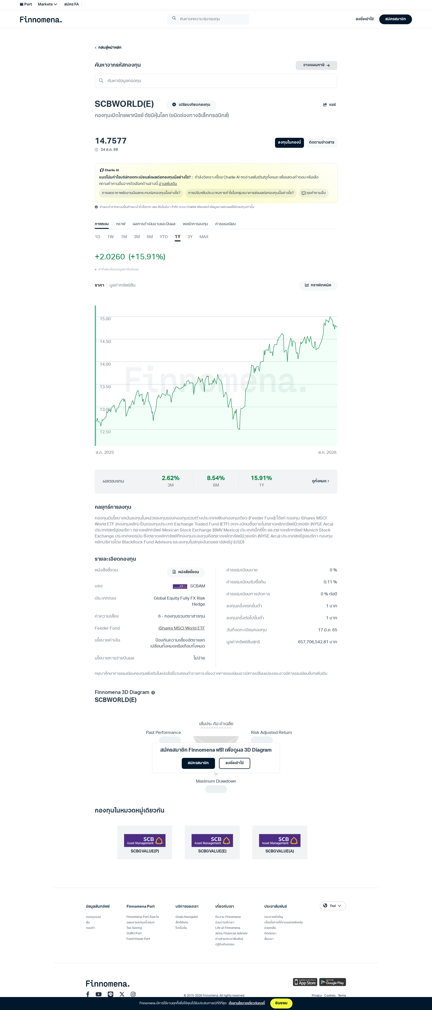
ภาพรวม (102, 224)
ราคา (99, 285)
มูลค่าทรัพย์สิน (123, 285)
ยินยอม (281, 1003)
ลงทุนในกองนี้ (289, 143)
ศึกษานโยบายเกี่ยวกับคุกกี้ (247, 1003)
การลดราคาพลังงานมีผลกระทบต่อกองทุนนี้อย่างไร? (141, 193)
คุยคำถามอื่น (316, 193)
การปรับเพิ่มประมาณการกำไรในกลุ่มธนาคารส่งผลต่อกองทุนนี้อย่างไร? (241, 193)
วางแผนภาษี (313, 65)
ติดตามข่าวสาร (321, 143)
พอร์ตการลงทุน (195, 224)
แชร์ (332, 105)
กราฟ (120, 224)
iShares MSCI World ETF (181, 628)
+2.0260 (110, 257)
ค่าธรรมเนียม (225, 224)
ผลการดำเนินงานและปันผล (154, 224)
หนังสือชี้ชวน (188, 572)
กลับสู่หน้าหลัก (109, 48)
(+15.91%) (145, 257)
